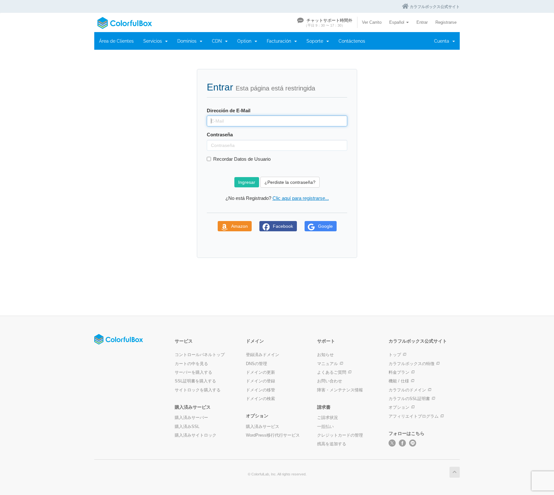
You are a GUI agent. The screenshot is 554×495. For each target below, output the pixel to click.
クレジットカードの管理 (340, 435)
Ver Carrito (372, 22)
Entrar (422, 22)
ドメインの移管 (260, 390)
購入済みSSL (187, 426)
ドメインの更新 (260, 372)
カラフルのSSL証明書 (409, 398)
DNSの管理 (256, 363)
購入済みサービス (262, 426)
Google (325, 226)
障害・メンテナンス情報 (340, 390)
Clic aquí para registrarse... (301, 198)
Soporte (316, 41)
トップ (395, 354)
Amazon (239, 226)
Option (245, 41)
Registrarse (446, 22)
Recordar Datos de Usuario (242, 159)
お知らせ (325, 354)
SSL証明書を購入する (195, 381)
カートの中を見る (191, 363)
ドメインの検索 (260, 398)
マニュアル (327, 363)
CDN (218, 41)
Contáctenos (352, 41)
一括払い (325, 426)
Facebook (283, 226)
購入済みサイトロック (195, 435)
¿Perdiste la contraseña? (289, 182)
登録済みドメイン (262, 354)
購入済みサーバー (191, 417)
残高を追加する (331, 443)
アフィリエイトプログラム (414, 416)
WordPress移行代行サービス (273, 435)
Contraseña (220, 134)
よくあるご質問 (331, 372)
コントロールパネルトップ (200, 354)
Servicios (153, 41)
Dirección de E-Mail (228, 110)
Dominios (188, 41)
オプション (399, 407)
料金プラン (399, 372)
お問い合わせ (329, 381)
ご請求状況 (327, 417)
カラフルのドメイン (407, 390)
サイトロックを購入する (198, 390)
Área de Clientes (116, 41)
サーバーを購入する (193, 372)
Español (397, 22)
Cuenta (443, 41)
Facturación (280, 41)
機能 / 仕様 (399, 381)
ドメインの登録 (260, 381)
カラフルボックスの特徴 (411, 363)
